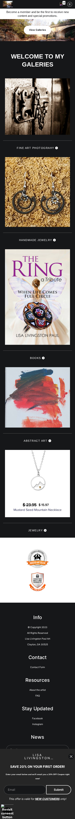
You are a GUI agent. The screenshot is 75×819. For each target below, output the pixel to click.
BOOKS (36, 358)
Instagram (37, 724)
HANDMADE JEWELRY (36, 240)
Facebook (37, 718)
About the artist (37, 689)
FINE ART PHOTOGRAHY (36, 147)
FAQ (37, 695)
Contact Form (37, 667)
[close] (71, 756)
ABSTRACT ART (36, 440)
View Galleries (37, 29)
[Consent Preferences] (7, 811)
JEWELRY (36, 530)
